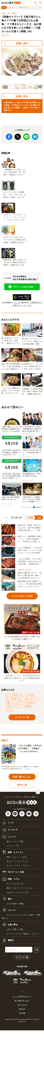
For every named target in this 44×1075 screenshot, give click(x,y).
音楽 (8, 888)
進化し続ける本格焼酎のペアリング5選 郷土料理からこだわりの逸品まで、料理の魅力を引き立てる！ (11, 366)
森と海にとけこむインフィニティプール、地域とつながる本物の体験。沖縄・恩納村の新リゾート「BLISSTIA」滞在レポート (32, 341)
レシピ (20, 892)
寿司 (8, 857)
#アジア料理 (11, 695)
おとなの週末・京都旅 (15, 904)
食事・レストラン (15, 852)
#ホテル (18, 706)
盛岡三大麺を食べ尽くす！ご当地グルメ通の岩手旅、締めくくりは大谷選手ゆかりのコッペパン (30, 575)
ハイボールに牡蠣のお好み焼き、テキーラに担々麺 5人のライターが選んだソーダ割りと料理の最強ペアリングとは (10, 390)
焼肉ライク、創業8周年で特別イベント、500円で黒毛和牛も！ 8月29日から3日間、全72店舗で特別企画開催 (30, 539)
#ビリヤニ (34, 699)
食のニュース (11, 841)
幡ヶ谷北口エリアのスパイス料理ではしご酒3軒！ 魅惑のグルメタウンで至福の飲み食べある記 (10, 340)
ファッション (28, 888)
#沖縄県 (27, 706)
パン (26, 861)
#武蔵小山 (30, 702)
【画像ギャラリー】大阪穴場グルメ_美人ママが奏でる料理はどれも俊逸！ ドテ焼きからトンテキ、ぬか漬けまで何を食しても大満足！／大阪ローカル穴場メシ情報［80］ (21, 24)
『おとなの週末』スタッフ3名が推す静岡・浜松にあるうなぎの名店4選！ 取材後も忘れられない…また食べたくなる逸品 (30, 561)
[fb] (22, 813)
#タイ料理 (11, 699)
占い (8, 884)
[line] (15, 813)
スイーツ (26, 866)
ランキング (12, 830)
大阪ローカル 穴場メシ (9, 13)
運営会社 (22, 1009)
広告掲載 (22, 1013)
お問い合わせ (22, 1005)
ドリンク (35, 934)
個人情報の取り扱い (22, 1001)
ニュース (12, 7)
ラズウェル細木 (28, 915)
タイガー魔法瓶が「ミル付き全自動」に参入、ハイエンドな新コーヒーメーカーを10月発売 (30, 550)
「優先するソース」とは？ (22, 305)
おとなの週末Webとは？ (22, 997)
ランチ (9, 866)
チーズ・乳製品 (22, 934)
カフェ (17, 866)
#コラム (10, 710)
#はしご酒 (22, 699)
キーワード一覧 (22, 957)
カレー (15, 857)
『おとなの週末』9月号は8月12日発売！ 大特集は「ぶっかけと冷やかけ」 (29, 748)
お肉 (8, 929)
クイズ (15, 884)
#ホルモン (5, 35)
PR (17, 846)
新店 (21, 841)
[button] (5, 86)
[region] (22, 69)
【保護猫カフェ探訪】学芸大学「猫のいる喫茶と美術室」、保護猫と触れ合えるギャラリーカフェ (32, 391)
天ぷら (9, 861)
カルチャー (10, 892)
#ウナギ (19, 702)
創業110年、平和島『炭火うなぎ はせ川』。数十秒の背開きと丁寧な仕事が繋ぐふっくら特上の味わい (30, 528)
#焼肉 (9, 706)
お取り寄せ (12, 925)
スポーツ (16, 888)
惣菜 (21, 929)
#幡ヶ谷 (10, 702)
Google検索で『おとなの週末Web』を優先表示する (22, 302)
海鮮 (14, 929)
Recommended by (27, 507)
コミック (11, 910)
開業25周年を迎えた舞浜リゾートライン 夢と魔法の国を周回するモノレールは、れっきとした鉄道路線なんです (30, 584)
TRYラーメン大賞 (15, 872)
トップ (10, 823)
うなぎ (24, 857)
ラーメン (18, 861)
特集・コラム (13, 879)
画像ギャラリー (24, 7)
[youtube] (29, 813)
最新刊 (10, 940)
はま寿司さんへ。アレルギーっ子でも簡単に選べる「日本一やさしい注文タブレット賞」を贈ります (32, 366)
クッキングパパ (12, 915)
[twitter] (8, 813)
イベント (9, 846)
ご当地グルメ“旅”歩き (24, 570)
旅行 (9, 899)
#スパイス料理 (26, 695)
